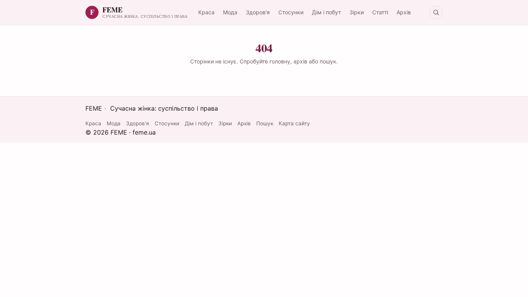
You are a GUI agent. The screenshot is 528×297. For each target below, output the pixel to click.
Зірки (356, 12)
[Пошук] (436, 12)
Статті (380, 12)
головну (279, 61)
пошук (328, 61)
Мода (230, 12)
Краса (206, 12)
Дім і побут (326, 12)
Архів (404, 12)
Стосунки (290, 12)
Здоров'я (258, 12)
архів (300, 61)
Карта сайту (294, 123)
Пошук (264, 123)
